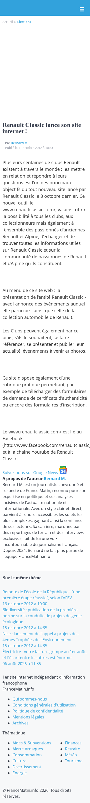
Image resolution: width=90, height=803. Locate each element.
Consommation (27, 755)
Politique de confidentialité (37, 711)
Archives (20, 723)
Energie (19, 773)
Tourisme (73, 761)
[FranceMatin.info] (45, 8)
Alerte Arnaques (27, 749)
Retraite (72, 749)
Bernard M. (19, 143)
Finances (73, 743)
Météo (71, 755)
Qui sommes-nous (29, 699)
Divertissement (26, 767)
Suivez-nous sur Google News (30, 472)
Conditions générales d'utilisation (44, 705)
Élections (24, 21)
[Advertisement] (45, 72)
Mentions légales (28, 717)
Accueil (7, 21)
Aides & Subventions (31, 743)
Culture (19, 761)
